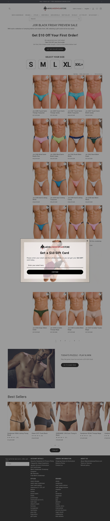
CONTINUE (55, 272)
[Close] (87, 241)
